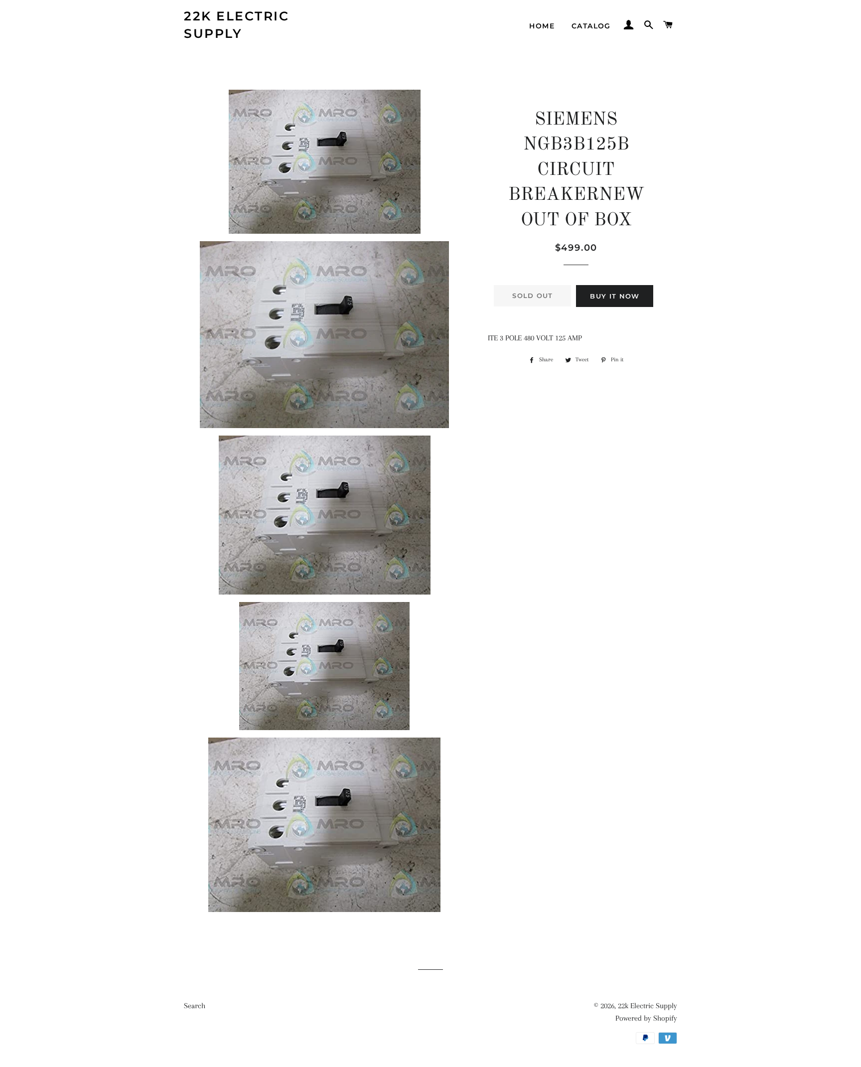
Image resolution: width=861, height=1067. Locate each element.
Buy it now (614, 296)
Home (542, 25)
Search (194, 1005)
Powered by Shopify (646, 1018)
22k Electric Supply (236, 24)
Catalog (591, 25)
